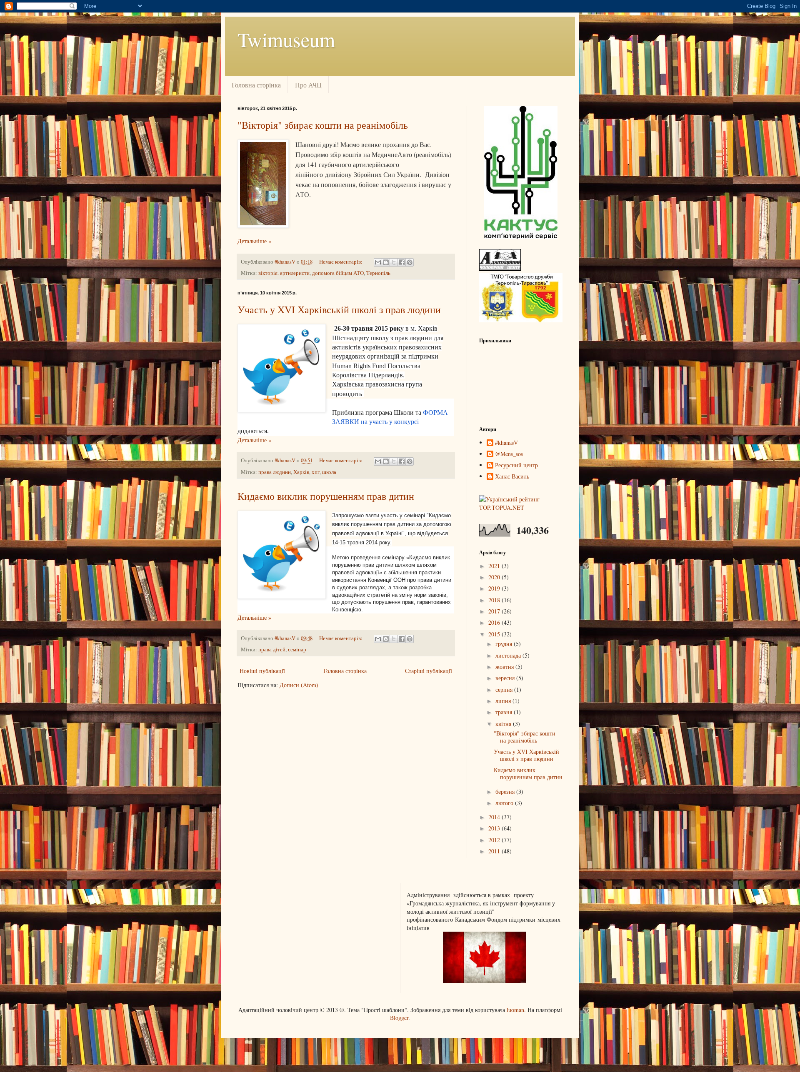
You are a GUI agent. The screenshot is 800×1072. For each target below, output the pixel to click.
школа (329, 472)
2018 (495, 600)
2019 (495, 588)
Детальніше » (254, 241)
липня (503, 701)
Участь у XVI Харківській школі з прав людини (339, 309)
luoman (515, 1010)
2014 (495, 817)
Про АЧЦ (308, 84)
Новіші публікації (262, 671)
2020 (495, 577)
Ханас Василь (512, 476)
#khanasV (506, 442)
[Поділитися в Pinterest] (409, 262)
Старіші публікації (428, 671)
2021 (495, 566)
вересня (505, 678)
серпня (504, 689)
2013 (495, 828)
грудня (504, 644)
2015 (495, 634)
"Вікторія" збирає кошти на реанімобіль (323, 125)
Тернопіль (378, 273)
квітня (504, 724)
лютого (505, 803)
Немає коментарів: (341, 261)
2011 (495, 851)
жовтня (505, 667)
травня (504, 712)
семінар (297, 649)
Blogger (399, 1018)
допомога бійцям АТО (338, 273)
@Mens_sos (509, 454)
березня (505, 791)
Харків (301, 472)
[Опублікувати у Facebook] (402, 262)
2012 (495, 840)
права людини (274, 472)
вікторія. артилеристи (284, 273)
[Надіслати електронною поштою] (378, 262)
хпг (316, 472)
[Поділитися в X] (394, 262)
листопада (508, 655)
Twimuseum (286, 39)
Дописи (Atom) (299, 685)
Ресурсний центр (516, 465)
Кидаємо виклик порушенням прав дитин (326, 496)
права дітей (271, 649)
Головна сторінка (256, 84)
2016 (495, 622)
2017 (495, 611)
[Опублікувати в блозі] (386, 262)
